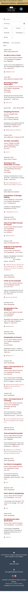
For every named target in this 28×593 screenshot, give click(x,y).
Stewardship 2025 (12, 51)
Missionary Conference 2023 (15, 137)
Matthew (15, 119)
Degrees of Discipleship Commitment (13, 247)
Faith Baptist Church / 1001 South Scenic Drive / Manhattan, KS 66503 (14, 556)
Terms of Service (18, 583)
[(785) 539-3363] (14, 561)
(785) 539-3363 (14, 564)
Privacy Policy (9, 583)
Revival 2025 (20, 108)
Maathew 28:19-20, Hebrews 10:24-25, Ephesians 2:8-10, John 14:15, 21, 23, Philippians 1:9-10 (14, 386)
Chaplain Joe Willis (14, 143)
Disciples (9, 201)
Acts (8, 148)
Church (9, 405)
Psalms (9, 92)
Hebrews (9, 232)
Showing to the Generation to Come (12, 164)
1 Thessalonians (11, 203)
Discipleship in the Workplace (11, 309)
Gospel (16, 145)
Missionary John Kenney (16, 199)
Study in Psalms (12, 159)
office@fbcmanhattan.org (14, 572)
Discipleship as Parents (13, 337)
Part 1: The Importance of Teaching (13, 400)
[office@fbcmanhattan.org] (14, 570)
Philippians (10, 61)
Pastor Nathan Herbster (16, 57)
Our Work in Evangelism (13, 464)
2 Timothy (10, 119)
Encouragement (8, 230)
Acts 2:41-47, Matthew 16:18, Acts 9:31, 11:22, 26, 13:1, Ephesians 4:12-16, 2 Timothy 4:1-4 (14, 420)
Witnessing (7, 90)
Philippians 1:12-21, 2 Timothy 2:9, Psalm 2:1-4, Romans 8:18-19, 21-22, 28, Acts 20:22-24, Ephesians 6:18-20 (13, 451)
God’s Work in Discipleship (14, 493)
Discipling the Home (11, 112)
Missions (6, 147)
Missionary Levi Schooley (16, 87)
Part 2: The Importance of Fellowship (13, 367)
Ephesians (10, 316)
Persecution (18, 437)
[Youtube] (15, 576)
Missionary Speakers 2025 (15, 79)
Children (9, 88)
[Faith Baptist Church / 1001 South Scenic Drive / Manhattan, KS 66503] (14, 552)
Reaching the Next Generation (11, 83)
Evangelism (17, 59)
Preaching (7, 406)
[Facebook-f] (13, 576)
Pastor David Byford (14, 250)
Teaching (6, 170)
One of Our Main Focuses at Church (13, 224)
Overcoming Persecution (13, 433)
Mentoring (17, 169)
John (11, 287)
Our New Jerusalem (11, 141)
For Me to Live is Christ (12, 55)
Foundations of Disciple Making (13, 196)
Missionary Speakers (13, 192)
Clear (4, 45)
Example (17, 285)
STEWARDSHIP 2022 (13, 243)
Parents (6, 343)
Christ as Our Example (12, 281)
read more (10, 68)
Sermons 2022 (11, 219)
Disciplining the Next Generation (11, 520)
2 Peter (20, 252)
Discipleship (10, 59)
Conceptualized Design (16, 585)
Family (16, 117)
